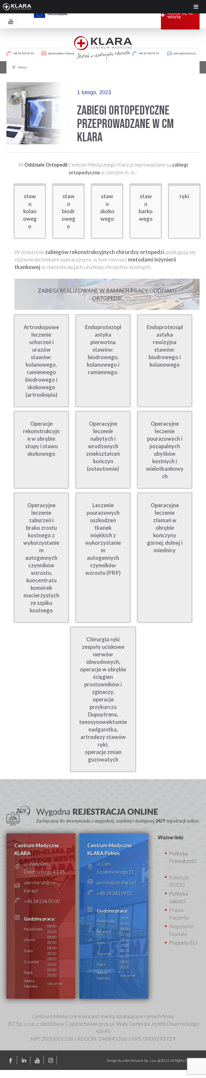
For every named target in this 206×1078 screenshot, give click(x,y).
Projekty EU (183, 942)
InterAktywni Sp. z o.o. (139, 1060)
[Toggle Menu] (196, 6)
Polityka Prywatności (182, 860)
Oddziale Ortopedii (45, 165)
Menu (22, 67)
